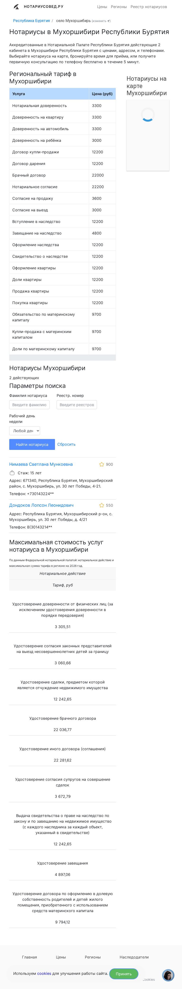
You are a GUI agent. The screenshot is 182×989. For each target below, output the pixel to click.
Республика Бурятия (31, 20)
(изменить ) (101, 21)
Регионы (119, 6)
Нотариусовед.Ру (44, 6)
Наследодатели (134, 957)
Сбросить (66, 444)
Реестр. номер (70, 395)
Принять (124, 973)
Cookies (148, 979)
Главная (29, 957)
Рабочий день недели (22, 418)
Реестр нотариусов (149, 6)
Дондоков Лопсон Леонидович (41, 505)
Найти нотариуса (32, 444)
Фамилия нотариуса (28, 395)
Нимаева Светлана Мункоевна (41, 464)
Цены (102, 6)
